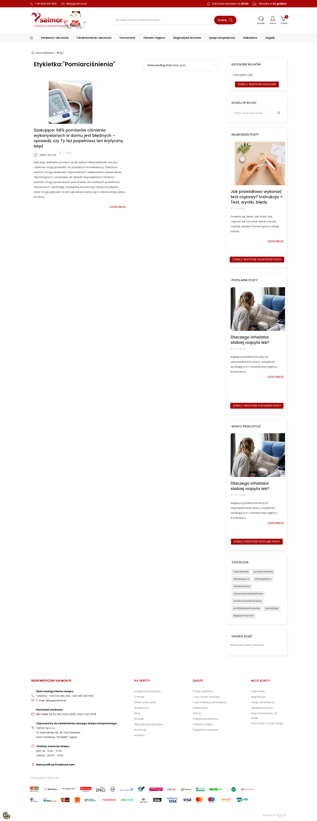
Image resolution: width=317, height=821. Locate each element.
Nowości (139, 735)
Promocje (140, 730)
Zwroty (197, 713)
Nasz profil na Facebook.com (55, 764)
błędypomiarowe (243, 616)
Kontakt (139, 719)
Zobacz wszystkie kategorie (257, 84)
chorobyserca (263, 579)
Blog (137, 713)
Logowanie (258, 691)
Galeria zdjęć (242, 636)
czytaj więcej (118, 206)
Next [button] (285, 198)
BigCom (281, 815)
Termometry (127, 38)
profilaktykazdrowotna (246, 608)
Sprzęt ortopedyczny (222, 38)
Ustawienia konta (262, 708)
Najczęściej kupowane (148, 724)
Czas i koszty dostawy (206, 697)
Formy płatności (203, 691)
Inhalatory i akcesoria (54, 38)
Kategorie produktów (147, 691)
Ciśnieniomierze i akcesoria (93, 38)
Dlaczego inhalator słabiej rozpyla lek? (250, 340)
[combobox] (193, 65)
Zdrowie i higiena (154, 38)
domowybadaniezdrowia (248, 594)
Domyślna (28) (243, 75)
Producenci (141, 708)
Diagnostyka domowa (187, 38)
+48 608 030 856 (46, 4)
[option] (257, 192)
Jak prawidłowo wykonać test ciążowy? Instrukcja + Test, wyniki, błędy (257, 197)
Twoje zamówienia (262, 702)
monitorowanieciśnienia (247, 601)
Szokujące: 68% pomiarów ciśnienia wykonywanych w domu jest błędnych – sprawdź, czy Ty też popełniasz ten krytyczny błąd (78, 138)
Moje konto (260, 680)
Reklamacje (200, 708)
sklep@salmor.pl (76, 4)
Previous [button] (229, 198)
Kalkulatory (250, 38)
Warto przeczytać (145, 702)
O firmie (139, 697)
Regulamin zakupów (205, 730)
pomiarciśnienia (263, 572)
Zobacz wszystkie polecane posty (257, 541)
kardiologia (272, 608)
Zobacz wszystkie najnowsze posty (256, 259)
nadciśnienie (240, 572)
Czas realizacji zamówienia (209, 702)
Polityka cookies (203, 724)
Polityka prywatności (205, 719)
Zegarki (270, 38)
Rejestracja (258, 697)
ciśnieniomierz (241, 586)
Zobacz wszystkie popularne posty (257, 405)
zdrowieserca (241, 579)
